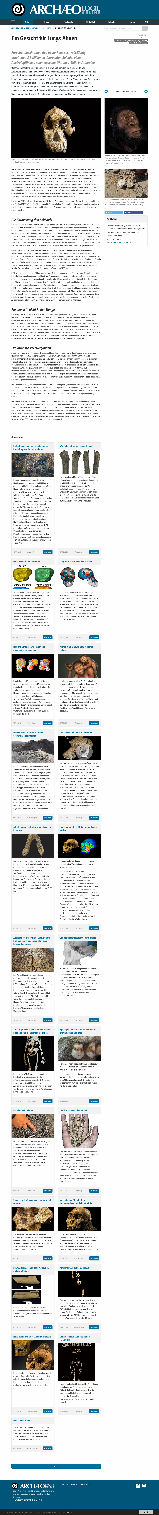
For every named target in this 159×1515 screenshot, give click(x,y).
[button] (114, 212)
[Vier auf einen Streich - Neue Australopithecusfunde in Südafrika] (79, 1218)
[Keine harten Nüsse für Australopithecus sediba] (79, 845)
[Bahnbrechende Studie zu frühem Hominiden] (76, 1362)
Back (57, 1466)
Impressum (63, 1484)
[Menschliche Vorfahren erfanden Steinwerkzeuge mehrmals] (33, 751)
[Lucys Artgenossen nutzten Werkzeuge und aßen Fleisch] (26, 1289)
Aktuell (28, 22)
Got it (146, 1512)
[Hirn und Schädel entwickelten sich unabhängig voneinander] (33, 665)
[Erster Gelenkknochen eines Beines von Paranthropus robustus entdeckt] (33, 464)
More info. (69, 1512)
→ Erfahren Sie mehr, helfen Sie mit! (27, 1500)
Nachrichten (46, 28)
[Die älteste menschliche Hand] (79, 1131)
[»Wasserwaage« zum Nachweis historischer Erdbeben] (146, 91)
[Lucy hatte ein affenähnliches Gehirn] (79, 577)
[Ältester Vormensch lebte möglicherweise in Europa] (33, 845)
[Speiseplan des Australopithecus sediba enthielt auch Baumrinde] (79, 1048)
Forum (132, 22)
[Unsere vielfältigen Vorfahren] (33, 577)
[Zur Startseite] (56, 9)
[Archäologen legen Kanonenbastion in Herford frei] (106, 91)
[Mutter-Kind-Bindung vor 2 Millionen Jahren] (79, 665)
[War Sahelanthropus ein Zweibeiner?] (79, 461)
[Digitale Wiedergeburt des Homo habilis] (79, 953)
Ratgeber (112, 22)
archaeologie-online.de (20, 28)
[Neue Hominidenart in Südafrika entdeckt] (33, 1355)
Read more (47, 552)
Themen (47, 22)
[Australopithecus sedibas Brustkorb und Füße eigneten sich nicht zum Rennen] (33, 1053)
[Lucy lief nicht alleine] (33, 1126)
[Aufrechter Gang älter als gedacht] (79, 1284)
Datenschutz (85, 1484)
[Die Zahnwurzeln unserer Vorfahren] (79, 748)
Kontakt (74, 1484)
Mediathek (90, 22)
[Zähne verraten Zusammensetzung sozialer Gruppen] (33, 1218)
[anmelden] (146, 22)
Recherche (68, 22)
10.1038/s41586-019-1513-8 (120, 242)
